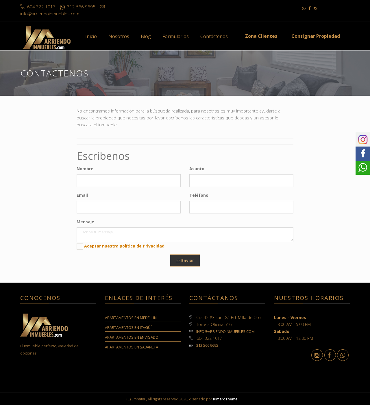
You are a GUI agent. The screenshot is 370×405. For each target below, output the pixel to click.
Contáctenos (214, 36)
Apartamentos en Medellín (131, 317)
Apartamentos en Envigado (131, 337)
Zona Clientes (261, 36)
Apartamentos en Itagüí (128, 327)
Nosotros (118, 36)
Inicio (91, 36)
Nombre (85, 168)
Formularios (175, 36)
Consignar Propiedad (315, 36)
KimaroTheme (225, 399)
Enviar (187, 260)
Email (82, 195)
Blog (146, 36)
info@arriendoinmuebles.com (225, 331)
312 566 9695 (206, 345)
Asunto (196, 168)
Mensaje (85, 221)
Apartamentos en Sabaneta (131, 347)
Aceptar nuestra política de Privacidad (124, 246)
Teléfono (198, 195)
